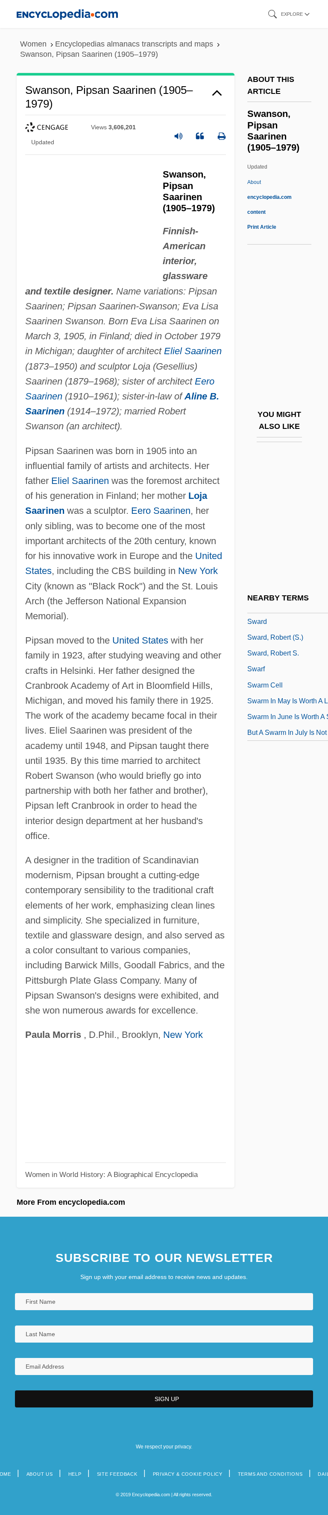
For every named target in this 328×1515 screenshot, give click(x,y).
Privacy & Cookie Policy (188, 1474)
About (269, 197)
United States (140, 640)
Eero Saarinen (160, 510)
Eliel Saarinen (193, 351)
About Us (39, 1474)
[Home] (67, 14)
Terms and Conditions (270, 1474)
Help (75, 1474)
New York (198, 570)
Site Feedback (117, 1474)
